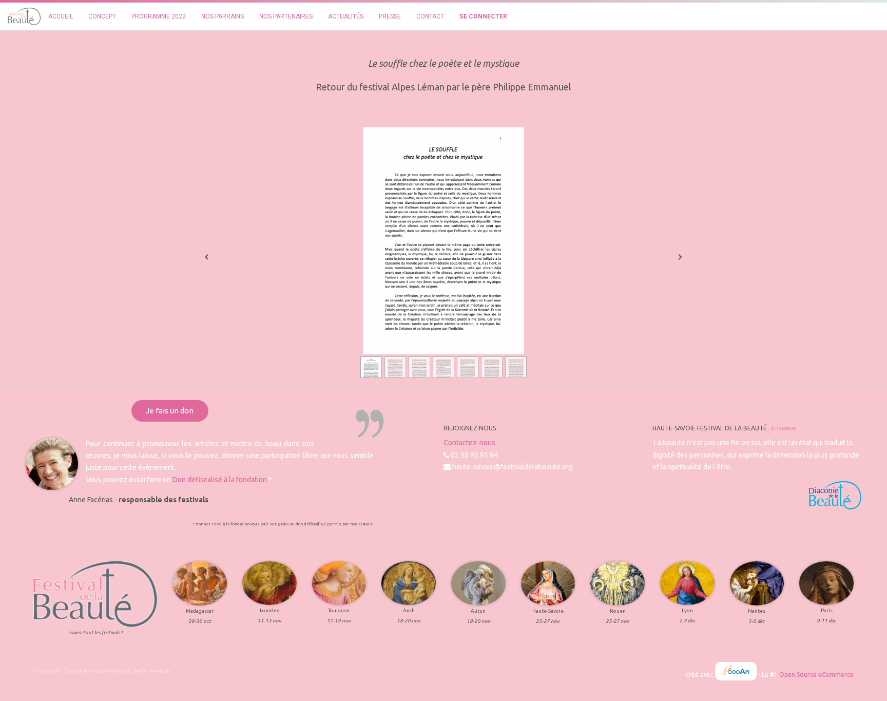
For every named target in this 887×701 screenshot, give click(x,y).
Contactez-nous (469, 443)
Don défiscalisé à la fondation (219, 480)
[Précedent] (206, 257)
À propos (783, 428)
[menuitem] (61, 16)
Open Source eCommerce (816, 674)
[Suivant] (680, 257)
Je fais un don (170, 410)
